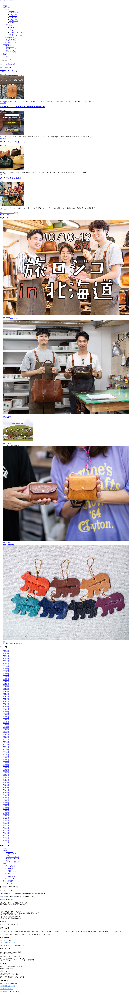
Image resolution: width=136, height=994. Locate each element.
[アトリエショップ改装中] (12, 205)
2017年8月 (6, 824)
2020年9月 (6, 762)
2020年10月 (6, 761)
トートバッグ (13, 16)
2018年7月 (6, 805)
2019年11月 (6, 779)
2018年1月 (6, 815)
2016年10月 (6, 840)
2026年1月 (6, 660)
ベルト (11, 31)
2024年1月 (6, 699)
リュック (11, 11)
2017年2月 (6, 833)
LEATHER (6, 44)
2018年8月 (6, 804)
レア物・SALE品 (11, 39)
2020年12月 (6, 757)
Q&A (4, 55)
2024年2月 (6, 698)
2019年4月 (6, 790)
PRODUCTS (6, 8)
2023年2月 (6, 716)
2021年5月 (6, 749)
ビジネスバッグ (13, 19)
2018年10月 (6, 800)
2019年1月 (6, 795)
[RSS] (15, 983)
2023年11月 (6, 703)
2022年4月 (6, 733)
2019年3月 (6, 792)
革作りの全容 (10, 47)
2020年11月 (6, 759)
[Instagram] (9, 983)
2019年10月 (6, 780)
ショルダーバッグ (14, 12)
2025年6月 (6, 671)
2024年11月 (6, 683)
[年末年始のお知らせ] (12, 98)
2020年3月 (6, 772)
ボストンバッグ (13, 21)
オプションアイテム (12, 40)
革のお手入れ (10, 50)
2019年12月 (6, 777)
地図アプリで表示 (6, 971)
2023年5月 (6, 711)
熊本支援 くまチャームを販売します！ (14, 642)
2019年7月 (6, 785)
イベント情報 (5, 214)
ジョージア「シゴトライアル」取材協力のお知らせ (22, 107)
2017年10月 (6, 820)
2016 (7, 67)
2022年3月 (6, 734)
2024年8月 (6, 688)
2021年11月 (6, 741)
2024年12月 (6, 681)
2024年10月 (6, 685)
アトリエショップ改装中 (10, 178)
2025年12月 (6, 661)
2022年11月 (6, 721)
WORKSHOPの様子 (8, 543)
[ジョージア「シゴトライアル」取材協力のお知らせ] (12, 134)
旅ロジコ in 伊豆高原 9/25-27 (11, 444)
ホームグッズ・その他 (15, 35)
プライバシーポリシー (6, 989)
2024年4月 (6, 694)
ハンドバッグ (13, 17)
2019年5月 (6, 789)
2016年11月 (6, 838)
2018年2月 (6, 814)
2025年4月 (6, 675)
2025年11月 (6, 663)
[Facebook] (3, 983)
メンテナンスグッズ (12, 42)
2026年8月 (6, 650)
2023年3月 (6, 714)
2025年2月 (6, 678)
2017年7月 (6, 825)
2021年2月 (6, 754)
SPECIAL (5, 6)
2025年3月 (6, 676)
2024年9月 (6, 686)
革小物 (8, 24)
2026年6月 (6, 653)
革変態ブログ (7, 417)
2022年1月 (6, 737)
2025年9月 (6, 666)
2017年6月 (6, 827)
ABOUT (5, 3)
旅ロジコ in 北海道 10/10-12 (10, 317)
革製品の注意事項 (11, 52)
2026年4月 (6, 656)
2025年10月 (6, 665)
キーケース (12, 27)
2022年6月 (6, 729)
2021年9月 (6, 742)
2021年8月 (6, 744)
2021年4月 (6, 751)
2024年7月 (6, 690)
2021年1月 (6, 756)
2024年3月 (6, 696)
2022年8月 (6, 726)
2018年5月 (6, 809)
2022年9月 (6, 724)
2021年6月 (6, 747)
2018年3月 (6, 812)
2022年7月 (6, 728)
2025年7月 (6, 670)
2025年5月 (6, 673)
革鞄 (7, 9)
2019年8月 (6, 784)
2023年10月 (6, 704)
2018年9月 (6, 802)
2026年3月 (6, 658)
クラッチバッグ (13, 14)
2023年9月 (6, 706)
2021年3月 (6, 752)
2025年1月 (6, 680)
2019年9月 (6, 782)
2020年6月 (6, 767)
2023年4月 (6, 713)
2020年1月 (6, 776)
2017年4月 (6, 830)
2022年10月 (6, 723)
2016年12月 (6, 837)
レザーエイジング (11, 48)
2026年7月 (6, 651)
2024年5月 (6, 693)
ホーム (3, 67)
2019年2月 (6, 794)
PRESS (5, 53)
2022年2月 (6, 736)
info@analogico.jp (10, 942)
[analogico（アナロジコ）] (7, 0)
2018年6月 (6, 807)
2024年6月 (6, 691)
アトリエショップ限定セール (12, 142)
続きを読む (3, 103)
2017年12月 (6, 817)
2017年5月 (6, 828)
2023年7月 (6, 708)
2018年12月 (6, 797)
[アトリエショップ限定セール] (12, 169)
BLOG (5, 5)
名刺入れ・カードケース (16, 32)
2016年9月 (6, 842)
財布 (10, 26)
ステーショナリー (14, 29)
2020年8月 (6, 764)
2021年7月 (6, 746)
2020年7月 (6, 766)
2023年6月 (6, 709)
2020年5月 (6, 769)
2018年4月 (6, 810)
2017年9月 (6, 822)
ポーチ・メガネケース (15, 34)
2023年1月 (6, 718)
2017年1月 (6, 835)
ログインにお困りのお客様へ (8, 64)
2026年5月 (6, 655)
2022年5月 (6, 731)
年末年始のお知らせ (8, 71)
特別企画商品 (10, 37)
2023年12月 (6, 701)
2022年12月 (6, 719)
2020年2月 (6, 774)
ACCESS (5, 56)
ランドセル (12, 22)
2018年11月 (6, 799)
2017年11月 (6, 819)
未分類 (5, 848)
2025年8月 (6, 668)
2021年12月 (6, 739)
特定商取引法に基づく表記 (7, 986)
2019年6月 (6, 787)
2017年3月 (6, 832)
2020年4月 (6, 771)
